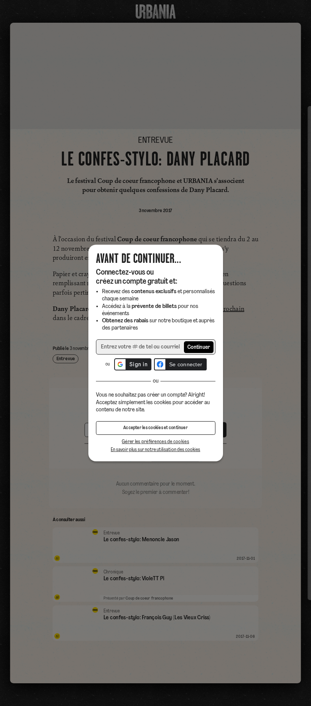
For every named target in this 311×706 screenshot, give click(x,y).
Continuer (198, 347)
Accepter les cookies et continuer (155, 428)
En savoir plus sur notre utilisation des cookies (155, 449)
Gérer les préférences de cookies (155, 441)
